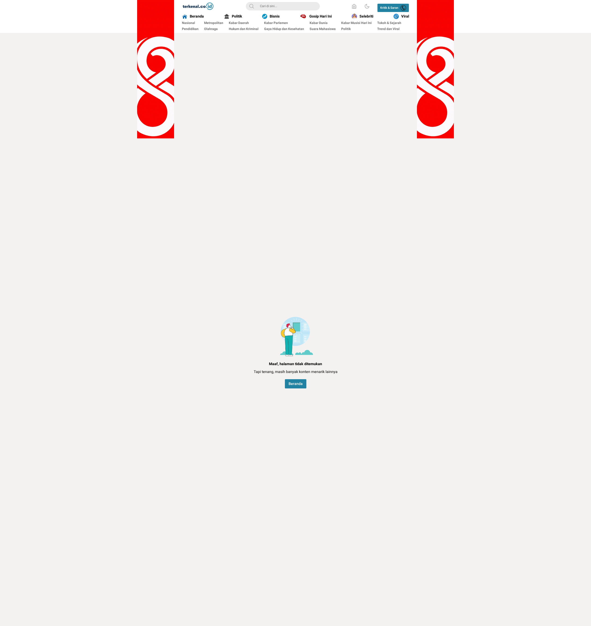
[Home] (354, 6)
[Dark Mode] (367, 6)
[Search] (251, 6)
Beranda (296, 384)
